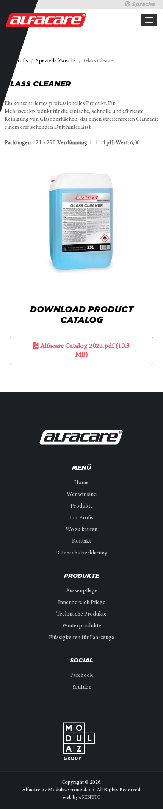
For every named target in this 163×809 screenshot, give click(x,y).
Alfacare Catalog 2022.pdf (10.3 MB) (84, 350)
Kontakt (81, 541)
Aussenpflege (81, 591)
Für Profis (81, 518)
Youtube (81, 687)
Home (81, 483)
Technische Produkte (81, 614)
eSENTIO (90, 797)
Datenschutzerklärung (81, 553)
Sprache (142, 4)
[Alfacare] (46, 20)
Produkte (82, 506)
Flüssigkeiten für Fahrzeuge (81, 638)
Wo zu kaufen (81, 530)
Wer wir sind (82, 494)
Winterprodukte (81, 626)
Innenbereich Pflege (81, 602)
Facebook (81, 675)
